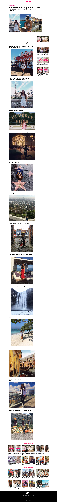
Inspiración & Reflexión (12, 5)
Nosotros (30, 500)
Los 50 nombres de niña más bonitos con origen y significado (42, 64)
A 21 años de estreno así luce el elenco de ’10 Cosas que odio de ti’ (43, 54)
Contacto (27, 500)
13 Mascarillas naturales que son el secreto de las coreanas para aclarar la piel (43, 44)
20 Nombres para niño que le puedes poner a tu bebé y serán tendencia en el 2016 (42, 74)
